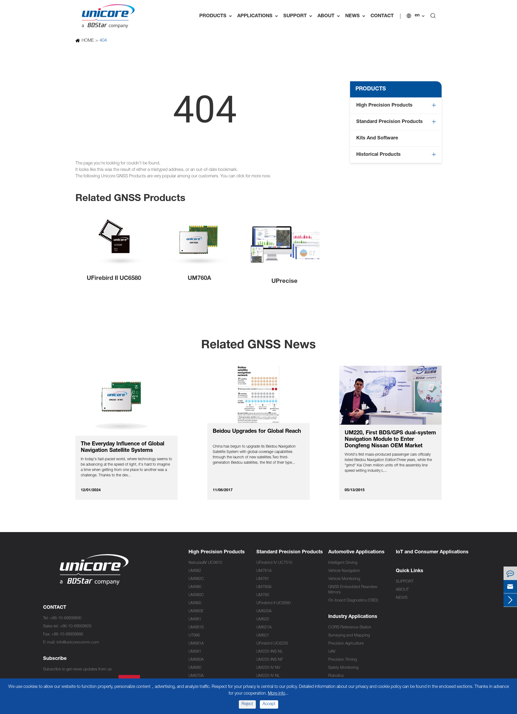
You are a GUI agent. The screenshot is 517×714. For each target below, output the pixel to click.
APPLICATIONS (259, 16)
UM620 (262, 619)
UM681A (196, 644)
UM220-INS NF (269, 660)
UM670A (196, 676)
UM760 (262, 595)
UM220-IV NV (268, 668)
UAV (332, 652)
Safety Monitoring (343, 668)
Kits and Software (377, 138)
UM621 (262, 636)
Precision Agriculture (346, 644)
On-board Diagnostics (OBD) (353, 601)
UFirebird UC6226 (272, 644)
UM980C (196, 595)
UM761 (262, 579)
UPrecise (284, 281)
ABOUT (330, 16)
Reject (247, 704)
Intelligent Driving (342, 563)
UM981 (194, 619)
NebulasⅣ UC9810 (205, 563)
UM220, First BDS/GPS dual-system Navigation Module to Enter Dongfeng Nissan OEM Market (390, 440)
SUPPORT (299, 16)
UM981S (196, 627)
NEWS (356, 16)
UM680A (196, 660)
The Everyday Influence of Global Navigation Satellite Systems (122, 447)
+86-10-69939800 (65, 618)
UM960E (196, 611)
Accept (269, 704)
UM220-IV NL (268, 676)
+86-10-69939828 (75, 626)
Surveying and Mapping (349, 636)
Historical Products (378, 154)
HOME (88, 41)
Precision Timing (342, 660)
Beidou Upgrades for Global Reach (257, 431)
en (417, 15)
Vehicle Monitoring (344, 579)
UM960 (194, 603)
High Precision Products (384, 105)
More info (276, 694)
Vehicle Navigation (344, 571)
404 (103, 41)
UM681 (194, 652)
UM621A (263, 627)
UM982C (196, 579)
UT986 (194, 636)
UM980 (194, 587)
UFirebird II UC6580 (114, 279)
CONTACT (382, 16)
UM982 (194, 571)
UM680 (194, 668)
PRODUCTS (217, 16)
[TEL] (510, 573)
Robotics (336, 676)
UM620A (263, 611)
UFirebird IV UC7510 (274, 563)
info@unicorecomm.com (78, 643)
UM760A (199, 279)
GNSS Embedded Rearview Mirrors (352, 590)
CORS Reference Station (349, 627)
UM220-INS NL (269, 652)
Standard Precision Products (389, 121)
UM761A (263, 571)
